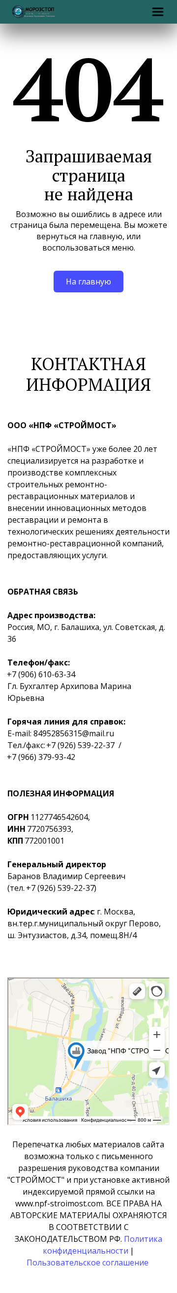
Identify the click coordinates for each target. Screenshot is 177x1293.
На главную (88, 281)
